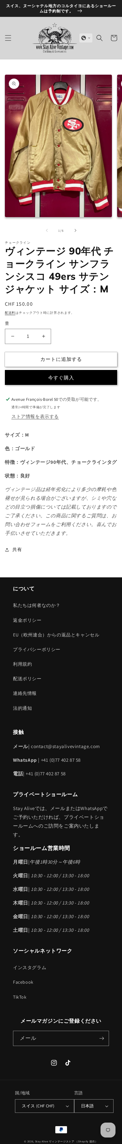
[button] (8, 38)
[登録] (101, 1038)
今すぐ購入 (61, 378)
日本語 (87, 1106)
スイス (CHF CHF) (38, 1106)
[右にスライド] (75, 230)
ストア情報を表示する (35, 416)
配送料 (10, 313)
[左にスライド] (47, 230)
